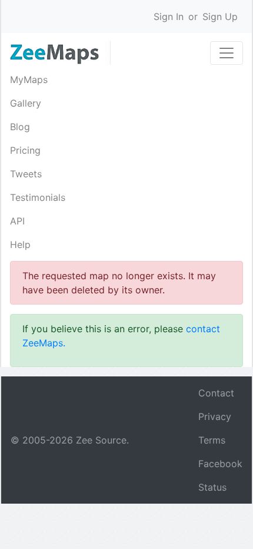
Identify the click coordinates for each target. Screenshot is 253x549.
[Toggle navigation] (226, 53)
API (17, 221)
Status (212, 487)
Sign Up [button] (220, 16)
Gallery (25, 103)
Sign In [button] (169, 16)
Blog (20, 127)
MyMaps (29, 79)
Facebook (220, 463)
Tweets (26, 174)
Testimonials (37, 197)
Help (20, 244)
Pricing (25, 150)
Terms (211, 440)
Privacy (214, 416)
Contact (216, 393)
